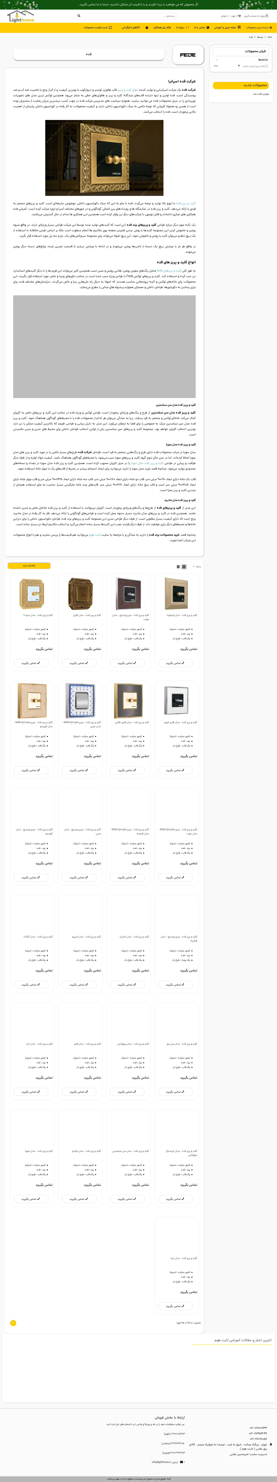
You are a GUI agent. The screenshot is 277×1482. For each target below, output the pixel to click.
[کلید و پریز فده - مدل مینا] (176, 1210)
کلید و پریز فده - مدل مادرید (134, 910)
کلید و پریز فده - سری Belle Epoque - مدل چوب (177, 805)
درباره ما (180, 28)
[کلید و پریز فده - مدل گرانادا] (32, 888)
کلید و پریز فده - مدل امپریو (86, 910)
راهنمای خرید (29, 539)
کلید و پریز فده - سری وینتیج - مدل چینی (82, 805)
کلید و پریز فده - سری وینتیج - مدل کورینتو (34, 805)
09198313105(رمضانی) (172, 1417)
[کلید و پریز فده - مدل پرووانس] (128, 996)
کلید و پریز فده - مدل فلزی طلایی (132, 696)
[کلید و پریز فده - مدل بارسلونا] (176, 567)
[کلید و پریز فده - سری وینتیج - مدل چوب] (128, 567)
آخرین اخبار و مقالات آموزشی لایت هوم (243, 1314)
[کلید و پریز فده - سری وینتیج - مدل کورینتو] (32, 781)
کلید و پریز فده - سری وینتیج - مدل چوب (130, 591)
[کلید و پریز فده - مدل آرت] (32, 996)
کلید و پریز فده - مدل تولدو (86, 1125)
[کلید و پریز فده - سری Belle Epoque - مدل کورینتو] (32, 674)
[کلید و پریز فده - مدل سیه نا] (32, 567)
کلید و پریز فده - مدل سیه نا (38, 589)
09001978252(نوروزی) (173, 1426)
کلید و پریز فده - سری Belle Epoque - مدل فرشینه (129, 805)
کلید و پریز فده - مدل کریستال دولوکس (181, 1127)
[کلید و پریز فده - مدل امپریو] (80, 888)
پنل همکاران (159, 28)
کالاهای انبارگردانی (131, 28)
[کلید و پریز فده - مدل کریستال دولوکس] (176, 1103)
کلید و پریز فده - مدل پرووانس (133, 1017)
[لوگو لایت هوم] (20, 16)
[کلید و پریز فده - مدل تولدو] (80, 1103)
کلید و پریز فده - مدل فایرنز (87, 589)
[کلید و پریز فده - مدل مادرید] (128, 888)
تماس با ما (199, 28)
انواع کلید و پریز (128, 90)
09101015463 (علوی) (174, 1407)
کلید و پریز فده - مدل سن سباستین (130, 1125)
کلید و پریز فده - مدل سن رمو (182, 1017)
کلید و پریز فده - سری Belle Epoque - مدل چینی (81, 698)
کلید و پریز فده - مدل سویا (39, 1125)
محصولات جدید (255, 85)
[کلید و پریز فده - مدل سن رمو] (176, 996)
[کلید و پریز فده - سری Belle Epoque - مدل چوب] (176, 781)
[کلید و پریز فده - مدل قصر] (80, 996)
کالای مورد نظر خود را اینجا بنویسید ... (130, 16)
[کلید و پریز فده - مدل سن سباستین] (128, 1103)
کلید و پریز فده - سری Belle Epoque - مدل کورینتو (33, 698)
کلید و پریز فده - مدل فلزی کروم (180, 696)
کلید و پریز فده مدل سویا (147, 437)
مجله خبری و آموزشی (225, 28)
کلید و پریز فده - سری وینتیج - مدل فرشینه (179, 912)
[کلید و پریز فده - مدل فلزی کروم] (176, 674)
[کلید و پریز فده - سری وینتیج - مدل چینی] (80, 781)
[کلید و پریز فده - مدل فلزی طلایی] (128, 674)
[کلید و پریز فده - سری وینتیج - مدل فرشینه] (176, 888)
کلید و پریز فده (185, 203)
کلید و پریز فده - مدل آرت (39, 1017)
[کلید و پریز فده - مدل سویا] (32, 1103)
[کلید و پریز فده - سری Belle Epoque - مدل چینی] (80, 674)
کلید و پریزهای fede (169, 271)
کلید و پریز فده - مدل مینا (184, 1232)
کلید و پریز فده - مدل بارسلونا (182, 589)
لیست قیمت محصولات (95, 28)
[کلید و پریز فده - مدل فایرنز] (80, 567)
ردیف (198, 540)
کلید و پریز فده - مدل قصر (87, 1017)
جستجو (79, 16)
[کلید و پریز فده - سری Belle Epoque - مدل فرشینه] (128, 781)
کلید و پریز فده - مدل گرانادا (38, 910)
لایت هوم (95, 508)
